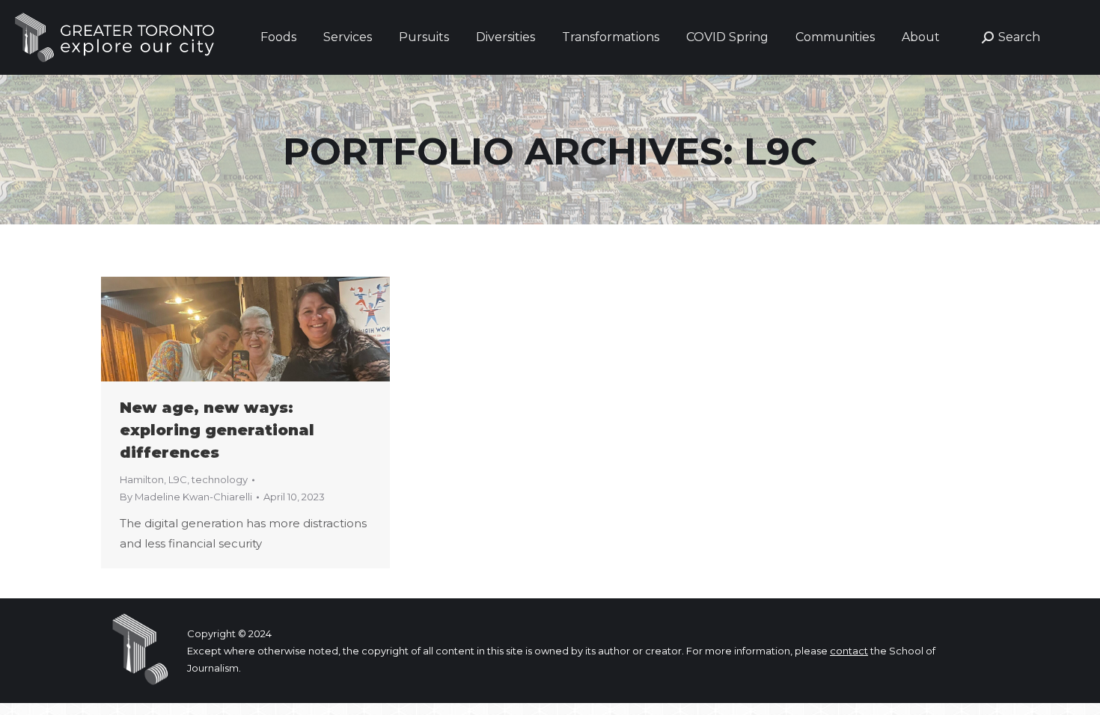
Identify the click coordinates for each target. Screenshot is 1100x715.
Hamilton (142, 479)
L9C (177, 479)
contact (849, 651)
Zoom (225, 329)
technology (220, 479)
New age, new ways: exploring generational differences (217, 430)
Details (265, 329)
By (186, 497)
